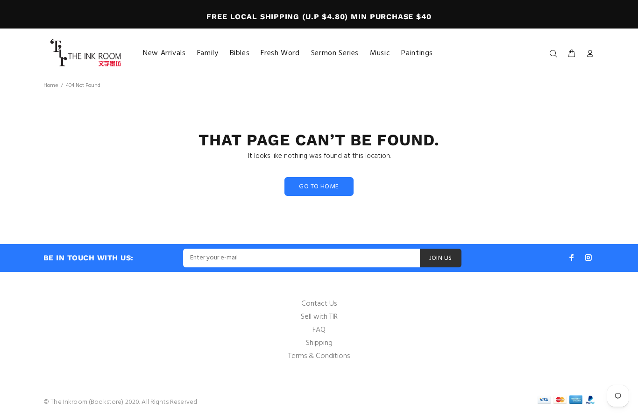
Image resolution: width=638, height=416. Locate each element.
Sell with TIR (319, 317)
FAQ (319, 330)
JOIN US (440, 258)
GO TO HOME (319, 186)
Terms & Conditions (319, 356)
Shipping (319, 343)
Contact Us (319, 304)
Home (50, 85)
